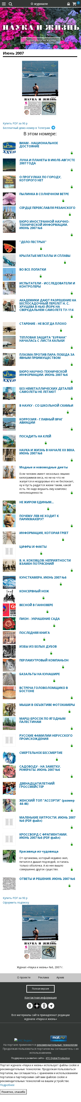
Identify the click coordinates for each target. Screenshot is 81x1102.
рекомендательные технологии (57, 1045)
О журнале (39, 4)
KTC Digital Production (58, 1058)
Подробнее (7, 1085)
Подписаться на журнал (40, 40)
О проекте (24, 977)
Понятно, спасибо (13, 1092)
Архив (60, 977)
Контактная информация (40, 997)
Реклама (43, 977)
